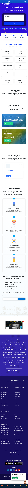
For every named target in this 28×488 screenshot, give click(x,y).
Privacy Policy (4, 418)
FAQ (15, 414)
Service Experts (15, 487)
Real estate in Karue (5, 443)
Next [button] (23, 169)
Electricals (3, 401)
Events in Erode (17, 439)
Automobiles (4, 403)
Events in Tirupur (4, 430)
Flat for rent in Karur (5, 426)
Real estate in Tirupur (18, 428)
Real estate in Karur (5, 439)
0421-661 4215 (15, 452)
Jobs (21, 487)
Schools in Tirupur (18, 426)
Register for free (8, 123)
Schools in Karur (17, 441)
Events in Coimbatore (5, 434)
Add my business (14, 370)
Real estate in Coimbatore (6, 432)
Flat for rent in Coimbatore (19, 434)
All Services (7, 487)
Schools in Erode (4, 437)
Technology (3, 390)
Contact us (16, 416)
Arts (7, 28)
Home (2, 487)
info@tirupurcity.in (15, 455)
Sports (2, 396)
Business (11, 28)
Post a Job (7, 140)
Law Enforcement (23, 28)
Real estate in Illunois (5, 428)
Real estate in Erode (18, 437)
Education (16, 28)
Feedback (3, 416)
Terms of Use (17, 418)
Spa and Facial (4, 392)
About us (3, 414)
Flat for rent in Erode (5, 441)
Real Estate (3, 394)
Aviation (3, 28)
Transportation (4, 405)
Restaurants (17, 392)
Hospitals (17, 390)
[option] (14, 170)
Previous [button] (5, 169)
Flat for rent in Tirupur (18, 430)
